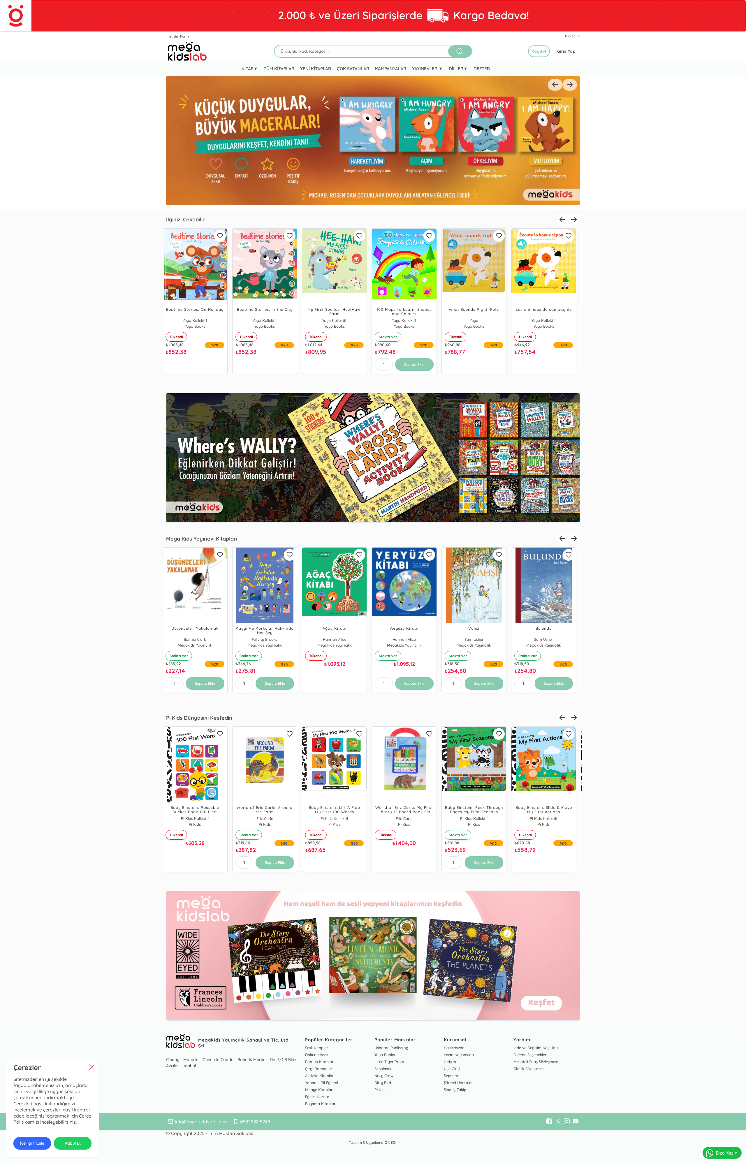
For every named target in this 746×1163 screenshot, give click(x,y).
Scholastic (383, 1068)
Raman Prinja (338, 639)
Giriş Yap (566, 51)
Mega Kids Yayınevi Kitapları (201, 538)
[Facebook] (549, 1121)
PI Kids (380, 1089)
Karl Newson (547, 639)
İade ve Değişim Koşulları (535, 1047)
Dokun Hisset (316, 1054)
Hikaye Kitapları (319, 1089)
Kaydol (539, 51)
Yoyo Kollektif (198, 320)
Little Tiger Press (389, 1061)
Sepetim (451, 1075)
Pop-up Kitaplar (319, 1061)
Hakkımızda (454, 1047)
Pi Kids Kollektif (268, 818)
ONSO (390, 1142)
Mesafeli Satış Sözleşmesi (535, 1061)
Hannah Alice (198, 639)
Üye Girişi (452, 1068)
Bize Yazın (726, 1153)
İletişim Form (178, 36)
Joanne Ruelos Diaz (268, 639)
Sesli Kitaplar (316, 1047)
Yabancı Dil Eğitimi (321, 1082)
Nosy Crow (383, 1075)
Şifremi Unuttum (458, 1082)
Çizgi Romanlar (318, 1068)
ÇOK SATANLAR (353, 68)
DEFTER (482, 68)
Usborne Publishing (391, 1047)
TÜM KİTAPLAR (279, 68)
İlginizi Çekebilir (185, 219)
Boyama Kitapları (320, 1103)
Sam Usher (407, 639)
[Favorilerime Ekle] (223, 236)
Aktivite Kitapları (320, 1075)
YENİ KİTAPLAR (315, 68)
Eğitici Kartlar (317, 1096)
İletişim (450, 1061)
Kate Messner (477, 639)
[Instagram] (566, 1121)
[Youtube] (575, 1121)
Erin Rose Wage (199, 818)
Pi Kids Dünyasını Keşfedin (199, 717)
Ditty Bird (382, 1082)
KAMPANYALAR (390, 68)
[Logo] (187, 51)
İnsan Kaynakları (459, 1054)
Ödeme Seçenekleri (530, 1054)
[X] (558, 1121)
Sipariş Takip (455, 1089)
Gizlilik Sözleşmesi (528, 1068)
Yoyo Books (338, 320)
